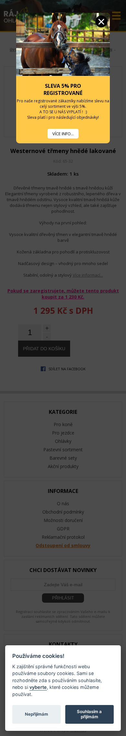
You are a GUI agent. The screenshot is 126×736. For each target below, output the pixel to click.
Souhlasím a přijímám (89, 714)
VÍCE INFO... (63, 134)
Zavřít (101, 21)
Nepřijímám (36, 714)
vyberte (38, 687)
